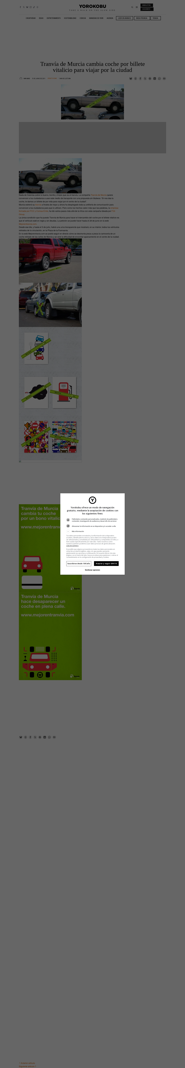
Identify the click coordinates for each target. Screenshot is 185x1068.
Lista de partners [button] (72, 546)
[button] (92, 531)
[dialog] (92, 534)
